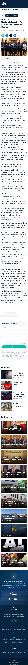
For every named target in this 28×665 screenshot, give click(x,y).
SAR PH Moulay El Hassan (19, 639)
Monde (19, 629)
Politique (14, 629)
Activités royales (6, 9)
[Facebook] (12, 620)
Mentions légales (12, 652)
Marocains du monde (11, 15)
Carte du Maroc (20, 642)
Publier (14, 346)
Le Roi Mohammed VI (7, 639)
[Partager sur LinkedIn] (15, 35)
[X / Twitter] (15, 620)
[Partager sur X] (10, 35)
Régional (23, 9)
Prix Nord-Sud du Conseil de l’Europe (10, 316)
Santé (14, 632)
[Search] (25, 3)
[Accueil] (2, 15)
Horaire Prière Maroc (9, 642)
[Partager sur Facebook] (6, 35)
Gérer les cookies (14, 664)
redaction (5, 30)
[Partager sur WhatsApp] (2, 35)
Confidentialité (21, 652)
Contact (12, 655)
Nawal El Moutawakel (10, 313)
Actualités (16, 9)
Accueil (5, 652)
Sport (9, 629)
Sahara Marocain (14, 645)
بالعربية (16, 655)
